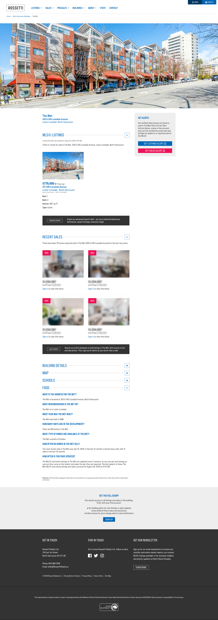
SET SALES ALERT (154, 150)
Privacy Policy (87, 576)
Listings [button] (35, 7)
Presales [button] (62, 7)
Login (196, 2)
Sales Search (53, 349)
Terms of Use (98, 576)
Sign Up (210, 2)
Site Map (108, 576)
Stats (103, 7)
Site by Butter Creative (72, 576)
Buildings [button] (78, 7)
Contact (113, 7)
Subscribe (141, 567)
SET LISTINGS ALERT (154, 143)
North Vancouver (67, 189)
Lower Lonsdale (49, 189)
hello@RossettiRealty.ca (58, 566)
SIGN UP (109, 519)
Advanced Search (54, 220)
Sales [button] (48, 7)
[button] (16, 65)
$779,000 (48, 183)
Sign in (45, 288)
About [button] (91, 7)
